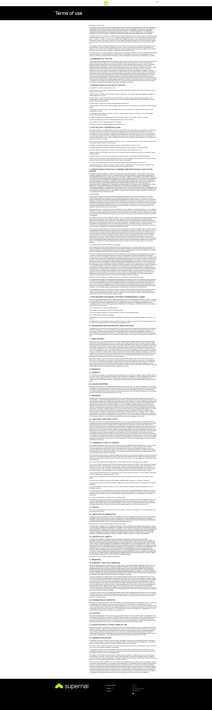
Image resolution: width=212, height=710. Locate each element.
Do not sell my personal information (138, 688)
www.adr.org (117, 244)
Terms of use (134, 686)
